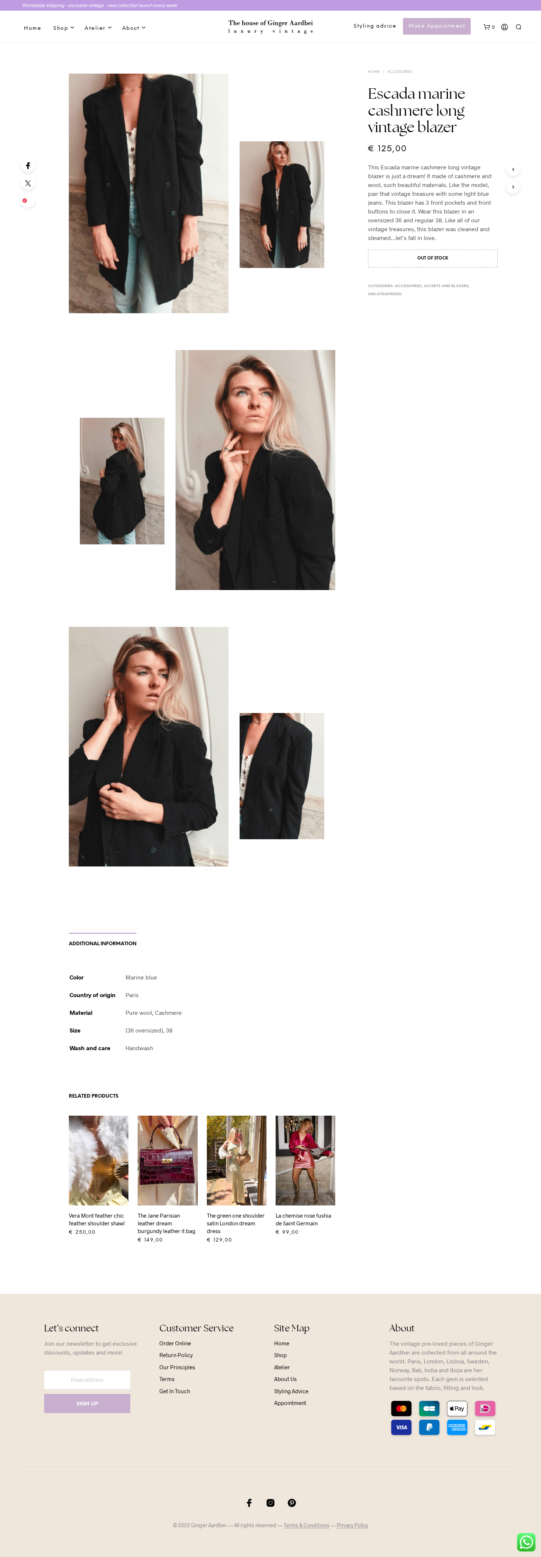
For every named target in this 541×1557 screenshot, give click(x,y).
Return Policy (176, 1355)
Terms (166, 1379)
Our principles (177, 1367)
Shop (60, 28)
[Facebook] (28, 165)
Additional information (103, 944)
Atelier (95, 28)
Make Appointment (437, 26)
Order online (175, 1343)
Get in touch (174, 1391)
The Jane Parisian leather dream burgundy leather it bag (166, 1223)
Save (29, 203)
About (131, 28)
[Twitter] (28, 183)
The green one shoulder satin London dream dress (236, 1223)
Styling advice (375, 26)
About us (285, 1379)
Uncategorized (385, 294)
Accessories (399, 72)
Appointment (290, 1402)
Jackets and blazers (446, 286)
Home (32, 28)
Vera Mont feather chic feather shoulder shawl (97, 1219)
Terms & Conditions (306, 1525)
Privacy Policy (352, 1525)
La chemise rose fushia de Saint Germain (303, 1219)
